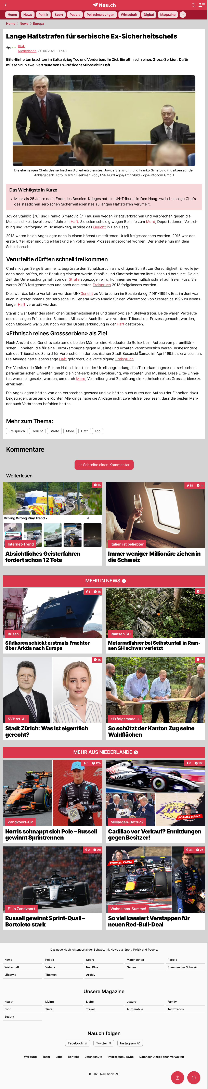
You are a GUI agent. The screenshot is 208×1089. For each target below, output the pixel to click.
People (172, 959)
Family (172, 1001)
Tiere (48, 1009)
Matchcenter (135, 959)
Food (7, 1009)
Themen (51, 974)
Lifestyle (10, 974)
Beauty (9, 1016)
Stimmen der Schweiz (183, 967)
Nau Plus (92, 967)
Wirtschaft (11, 967)
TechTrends (176, 1009)
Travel (90, 1009)
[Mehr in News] (104, 581)
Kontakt (73, 1056)
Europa (38, 23)
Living (49, 1001)
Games (131, 967)
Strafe (74, 279)
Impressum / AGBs (121, 1056)
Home (10, 23)
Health (8, 1001)
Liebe (90, 1001)
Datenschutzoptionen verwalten (161, 1056)
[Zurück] (5, 5)
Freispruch (102, 285)
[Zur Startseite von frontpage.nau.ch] (104, 5)
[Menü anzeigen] (201, 5)
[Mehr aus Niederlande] (104, 752)
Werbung (30, 1056)
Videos (50, 967)
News (24, 23)
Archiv (90, 974)
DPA (21, 46)
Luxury (131, 1001)
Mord (150, 221)
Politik (49, 959)
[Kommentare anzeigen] (193, 1077)
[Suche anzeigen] (194, 4)
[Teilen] (177, 1077)
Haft (74, 221)
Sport (90, 959)
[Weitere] (183, 14)
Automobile (135, 1009)
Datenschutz (93, 1056)
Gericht (99, 227)
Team (46, 1056)
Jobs (59, 1056)
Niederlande (27, 51)
